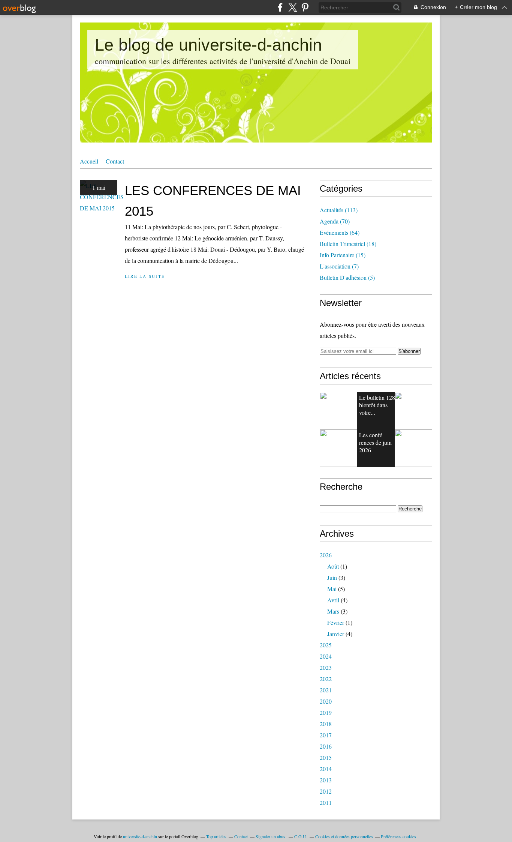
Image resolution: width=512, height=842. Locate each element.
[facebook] (280, 7)
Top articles (216, 836)
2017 (326, 735)
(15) (342, 255)
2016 (326, 746)
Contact (115, 161)
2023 (326, 667)
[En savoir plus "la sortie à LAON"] (413, 448)
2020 (326, 701)
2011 (326, 802)
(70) (335, 221)
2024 (326, 656)
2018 (326, 724)
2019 (326, 712)
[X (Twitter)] (292, 7)
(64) (339, 232)
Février (335, 622)
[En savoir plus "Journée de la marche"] (338, 448)
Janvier (335, 634)
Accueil (89, 161)
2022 (326, 679)
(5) (347, 277)
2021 (326, 690)
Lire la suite (145, 276)
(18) (348, 244)
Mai (332, 589)
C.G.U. (300, 836)
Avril (333, 600)
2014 (326, 769)
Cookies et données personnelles (344, 836)
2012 (326, 791)
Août (333, 566)
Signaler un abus (271, 836)
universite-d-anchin (140, 836)
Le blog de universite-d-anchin (208, 44)
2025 (326, 645)
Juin (332, 577)
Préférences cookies (398, 836)
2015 (326, 757)
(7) (339, 266)
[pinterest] (305, 7)
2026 (326, 555)
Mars (333, 611)
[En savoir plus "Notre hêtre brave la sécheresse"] (338, 410)
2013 (326, 780)
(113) (339, 210)
